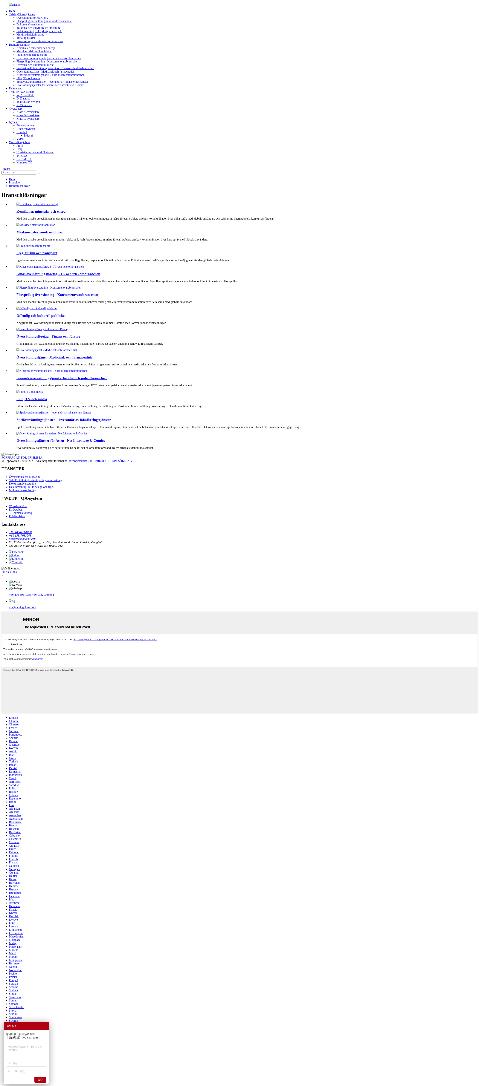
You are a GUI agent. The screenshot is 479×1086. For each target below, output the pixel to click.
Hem (12, 11)
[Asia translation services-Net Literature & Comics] (51, 433)
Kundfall (21, 132)
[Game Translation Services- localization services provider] (53, 412)
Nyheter (14, 122)
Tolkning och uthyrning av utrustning (38, 27)
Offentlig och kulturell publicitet (35, 64)
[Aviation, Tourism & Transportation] (33, 245)
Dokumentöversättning (29, 24)
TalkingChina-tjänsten (22, 14)
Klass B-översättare (27, 115)
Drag (19, 149)
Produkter (15, 182)
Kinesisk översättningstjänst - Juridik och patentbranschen (50, 74)
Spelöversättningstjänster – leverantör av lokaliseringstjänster (52, 81)
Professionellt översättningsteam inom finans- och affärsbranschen (55, 68)
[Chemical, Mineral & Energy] (37, 204)
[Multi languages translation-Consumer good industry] (48, 287)
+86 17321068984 (43, 594)
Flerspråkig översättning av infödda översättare (44, 21)
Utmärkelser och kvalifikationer (35, 152)
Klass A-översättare (27, 112)
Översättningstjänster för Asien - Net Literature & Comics (50, 85)
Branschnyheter (25, 128)
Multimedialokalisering (30, 34)
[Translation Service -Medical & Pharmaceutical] (46, 350)
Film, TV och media (28, 78)
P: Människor (24, 105)
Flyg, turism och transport (31, 54)
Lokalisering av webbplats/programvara (39, 41)
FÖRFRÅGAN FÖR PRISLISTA (21, 457)
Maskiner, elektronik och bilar (34, 51)
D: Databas (23, 98)
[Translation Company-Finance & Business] (42, 329)
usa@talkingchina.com (22, 607)
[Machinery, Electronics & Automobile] (35, 224)
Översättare (15, 108)
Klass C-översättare (27, 118)
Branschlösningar (19, 44)
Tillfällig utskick (26, 37)
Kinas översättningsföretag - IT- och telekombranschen (48, 58)
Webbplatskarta (78, 460)
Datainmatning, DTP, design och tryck (39, 31)
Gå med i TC (24, 159)
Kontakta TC (24, 162)
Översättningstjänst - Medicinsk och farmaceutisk (45, 71)
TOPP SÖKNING (121, 460)
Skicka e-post (9, 571)
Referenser (15, 88)
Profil (19, 145)
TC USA (21, 155)
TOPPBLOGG (98, 460)
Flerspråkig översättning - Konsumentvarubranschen (47, 61)
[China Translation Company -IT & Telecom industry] (50, 266)
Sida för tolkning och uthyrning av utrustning (35, 480)
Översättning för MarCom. (32, 17)
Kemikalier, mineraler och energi (35, 48)
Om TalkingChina (19, 142)
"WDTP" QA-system (21, 91)
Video (20, 138)
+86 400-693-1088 (20, 594)
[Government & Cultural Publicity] (36, 308)
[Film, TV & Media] (29, 391)
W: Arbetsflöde (25, 95)
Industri (28, 135)
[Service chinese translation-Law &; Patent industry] (52, 370)
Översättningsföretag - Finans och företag (48, 336)
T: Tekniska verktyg (28, 101)
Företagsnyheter (25, 125)
